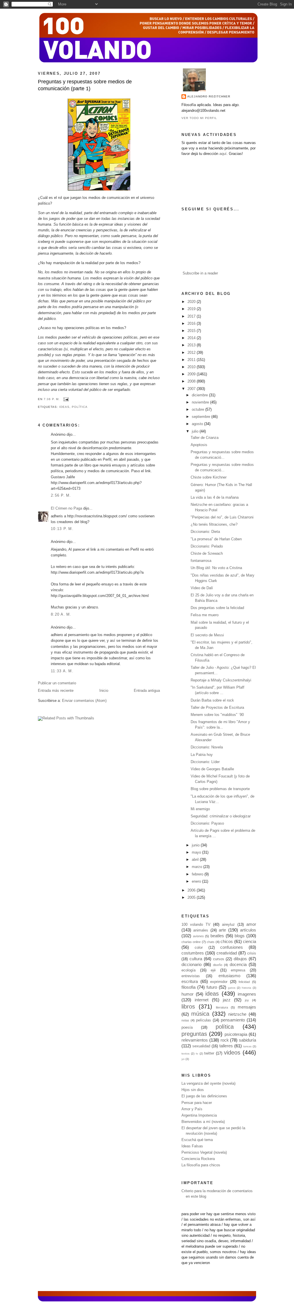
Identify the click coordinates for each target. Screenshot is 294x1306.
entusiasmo (229, 975)
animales (200, 930)
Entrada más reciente (56, 691)
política (80, 406)
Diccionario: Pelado (207, 546)
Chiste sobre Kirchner (209, 477)
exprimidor (218, 982)
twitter (209, 1053)
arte (222, 929)
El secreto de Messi (207, 635)
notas (185, 1020)
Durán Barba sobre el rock (212, 700)
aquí (223, 154)
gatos (231, 987)
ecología (188, 970)
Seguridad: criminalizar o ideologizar (221, 816)
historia (246, 987)
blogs (240, 935)
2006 (192, 890)
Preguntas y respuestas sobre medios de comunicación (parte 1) (85, 85)
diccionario (191, 964)
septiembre (201, 417)
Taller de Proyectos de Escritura (217, 708)
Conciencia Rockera (198, 1159)
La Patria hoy (202, 755)
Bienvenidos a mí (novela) (203, 1122)
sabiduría (247, 1040)
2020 (192, 302)
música (200, 1014)
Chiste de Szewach (207, 554)
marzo (197, 867)
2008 (192, 381)
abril (196, 860)
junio (196, 845)
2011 (192, 360)
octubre (198, 410)
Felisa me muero (204, 615)
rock (224, 1040)
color (199, 948)
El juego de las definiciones (204, 1096)
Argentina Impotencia (199, 1115)
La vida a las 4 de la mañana (215, 497)
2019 (192, 309)
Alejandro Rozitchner (208, 96)
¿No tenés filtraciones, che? (214, 525)
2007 (192, 389)
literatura (222, 1007)
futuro (211, 987)
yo (183, 1059)
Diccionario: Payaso (207, 823)
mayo (197, 852)
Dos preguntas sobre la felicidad (217, 608)
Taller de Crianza (204, 438)
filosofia (188, 987)
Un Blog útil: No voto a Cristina (216, 568)
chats (210, 942)
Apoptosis (199, 445)
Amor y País (191, 1109)
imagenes (247, 994)
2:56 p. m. (61, 495)
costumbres (192, 952)
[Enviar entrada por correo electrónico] (65, 399)
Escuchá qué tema (197, 1140)
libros (188, 1006)
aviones (198, 936)
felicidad (244, 982)
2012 (192, 353)
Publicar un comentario (57, 683)
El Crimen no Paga (66, 508)
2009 (192, 374)
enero (197, 881)
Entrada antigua (147, 691)
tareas (247, 1046)
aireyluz (228, 925)
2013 (192, 345)
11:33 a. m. (62, 671)
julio (196, 431)
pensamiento (233, 1019)
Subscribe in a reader (200, 273)
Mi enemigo (200, 809)
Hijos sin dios (192, 1090)
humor (187, 994)
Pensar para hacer (196, 1103)
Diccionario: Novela (207, 747)
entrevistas (190, 976)
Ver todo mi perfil (199, 118)
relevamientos (194, 1040)
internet (201, 999)
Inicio (103, 691)
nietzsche (237, 1014)
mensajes (247, 1007)
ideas (64, 406)
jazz (227, 999)
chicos (226, 941)
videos (232, 1052)
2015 (192, 331)
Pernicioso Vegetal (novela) (204, 1153)
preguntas (194, 1034)
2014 (192, 338)
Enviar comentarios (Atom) (84, 701)
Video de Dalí (202, 588)
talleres (226, 1045)
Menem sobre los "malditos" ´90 (217, 715)
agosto (198, 424)
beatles (217, 935)
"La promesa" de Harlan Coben (216, 539)
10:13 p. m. (62, 529)
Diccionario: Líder (205, 762)
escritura (189, 981)
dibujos (240, 958)
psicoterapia (236, 1034)
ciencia (249, 941)
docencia (238, 964)
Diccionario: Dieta (205, 532)
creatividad (226, 952)
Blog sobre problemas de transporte (220, 789)
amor (251, 924)
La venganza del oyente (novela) (208, 1084)
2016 (192, 324)
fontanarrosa (201, 561)
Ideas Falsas (192, 1146)
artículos (248, 929)
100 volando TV (195, 925)
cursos (218, 959)
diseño (217, 965)
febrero (198, 874)
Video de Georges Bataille (212, 769)
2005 (192, 898)
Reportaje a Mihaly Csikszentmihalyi (221, 680)
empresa (238, 970)
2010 (192, 367)
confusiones (231, 947)
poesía (187, 1027)
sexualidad (201, 1046)
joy (247, 1000)
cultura (195, 958)
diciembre (200, 395)
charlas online (191, 942)
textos (185, 1053)
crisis (251, 953)
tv (197, 1053)
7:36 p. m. (52, 399)
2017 (192, 316)
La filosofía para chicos (200, 1165)
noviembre (201, 402)
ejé (213, 970)
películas (203, 1020)
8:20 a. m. (61, 614)
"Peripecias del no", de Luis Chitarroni (222, 517)
